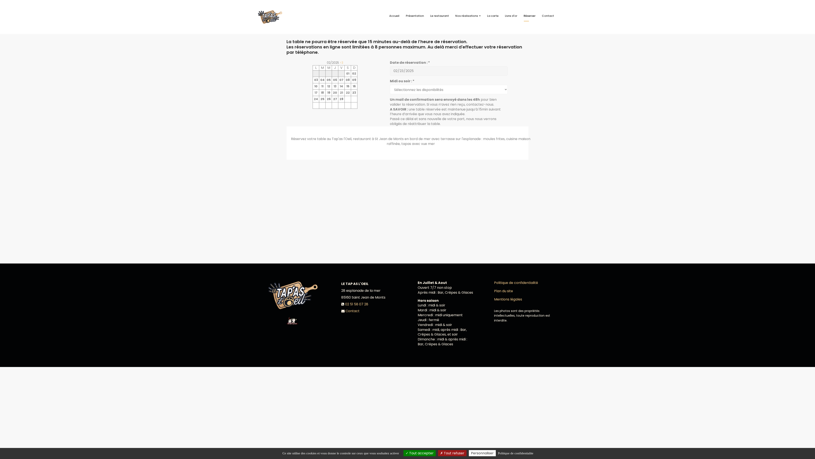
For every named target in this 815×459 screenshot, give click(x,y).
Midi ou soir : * (402, 81)
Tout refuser (453, 453)
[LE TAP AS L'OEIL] (270, 17)
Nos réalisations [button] (467, 16)
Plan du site (503, 291)
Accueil (394, 16)
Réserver (529, 16)
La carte (493, 16)
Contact (548, 16)
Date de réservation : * (410, 62)
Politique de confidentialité (516, 282)
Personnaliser (482, 453)
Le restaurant (439, 16)
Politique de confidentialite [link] (515, 453)
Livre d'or (511, 16)
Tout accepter (421, 453)
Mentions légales (508, 299)
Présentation (415, 16)
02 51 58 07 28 (356, 304)
